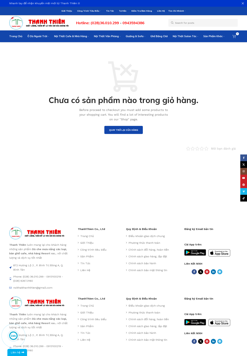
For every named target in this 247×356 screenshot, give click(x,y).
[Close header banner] (243, 3)
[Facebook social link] (194, 271)
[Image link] (38, 232)
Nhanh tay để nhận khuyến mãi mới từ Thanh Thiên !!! (44, 3)
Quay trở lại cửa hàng (123, 130)
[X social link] (200, 271)
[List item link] (101, 236)
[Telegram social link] (219, 271)
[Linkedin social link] (213, 271)
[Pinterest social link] (207, 271)
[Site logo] (41, 22)
